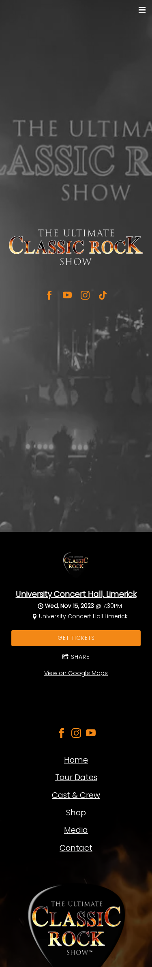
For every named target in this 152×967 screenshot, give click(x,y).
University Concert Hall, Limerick (76, 594)
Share (80, 657)
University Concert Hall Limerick (83, 616)
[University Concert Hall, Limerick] (76, 580)
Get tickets (76, 638)
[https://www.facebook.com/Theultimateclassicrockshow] (49, 295)
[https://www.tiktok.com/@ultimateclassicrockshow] (102, 295)
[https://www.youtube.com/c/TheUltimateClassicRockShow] (67, 295)
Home (76, 759)
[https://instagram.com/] (76, 734)
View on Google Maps (76, 673)
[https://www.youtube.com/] (91, 734)
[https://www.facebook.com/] (61, 734)
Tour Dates (76, 777)
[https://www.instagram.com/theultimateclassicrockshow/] (85, 295)
